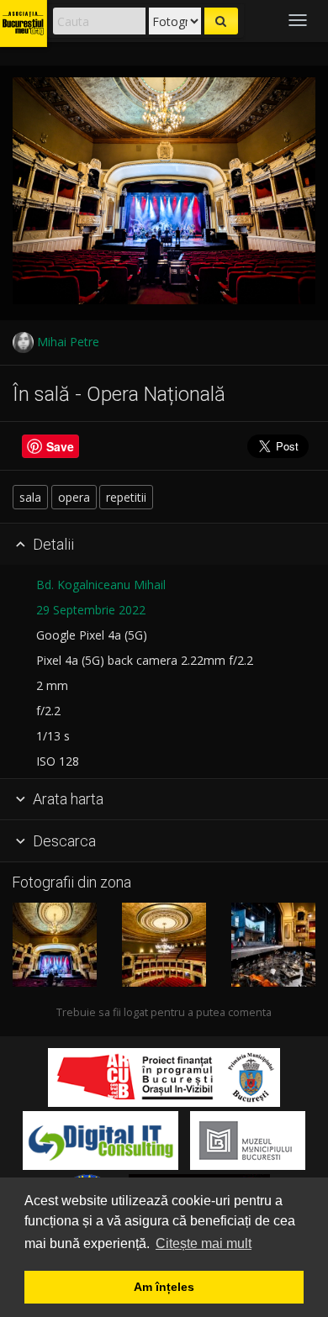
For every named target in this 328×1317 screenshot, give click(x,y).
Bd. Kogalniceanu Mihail (101, 585)
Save (60, 446)
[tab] (164, 544)
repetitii (126, 497)
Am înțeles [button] (164, 1286)
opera (74, 497)
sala (30, 497)
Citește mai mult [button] (203, 1243)
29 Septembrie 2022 (90, 610)
